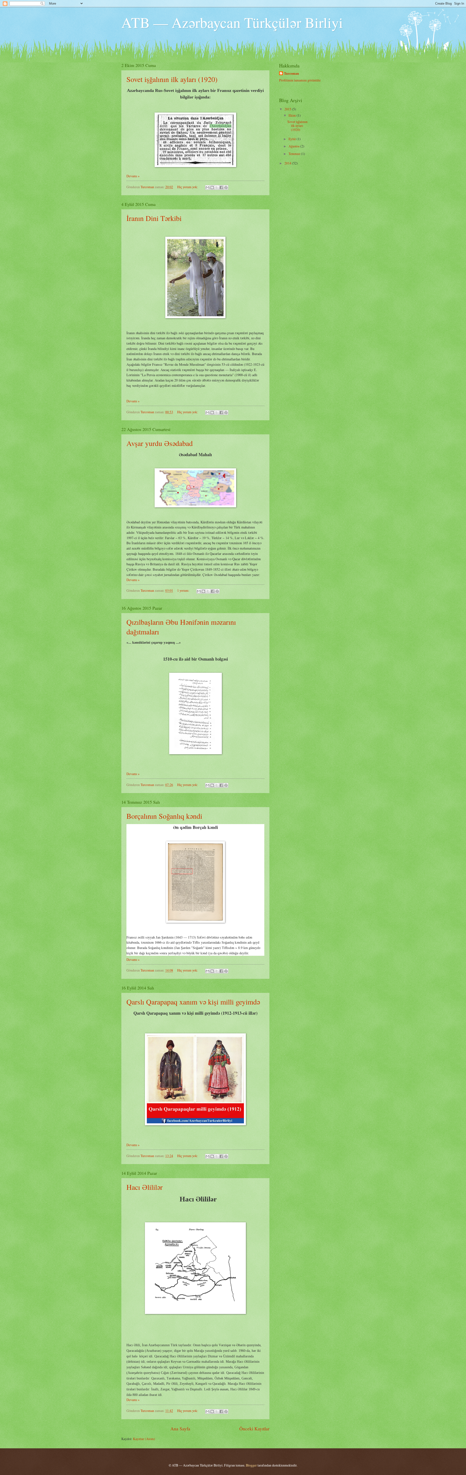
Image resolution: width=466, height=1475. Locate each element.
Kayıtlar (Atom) (144, 1438)
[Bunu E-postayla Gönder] (207, 187)
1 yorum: (183, 590)
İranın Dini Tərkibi (154, 218)
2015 (288, 109)
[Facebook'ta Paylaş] (221, 187)
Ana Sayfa (180, 1429)
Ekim (293, 115)
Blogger (251, 1465)
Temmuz (295, 153)
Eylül (293, 139)
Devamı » (133, 176)
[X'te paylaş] (216, 187)
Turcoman (291, 73)
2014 (288, 163)
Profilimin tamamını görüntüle (300, 80)
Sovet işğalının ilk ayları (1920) (171, 79)
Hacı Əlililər (144, 1187)
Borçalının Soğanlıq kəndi (164, 816)
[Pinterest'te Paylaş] (226, 187)
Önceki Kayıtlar (254, 1429)
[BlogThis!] (212, 187)
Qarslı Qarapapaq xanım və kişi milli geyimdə (193, 1001)
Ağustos (294, 146)
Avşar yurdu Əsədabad (159, 443)
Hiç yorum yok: (188, 187)
